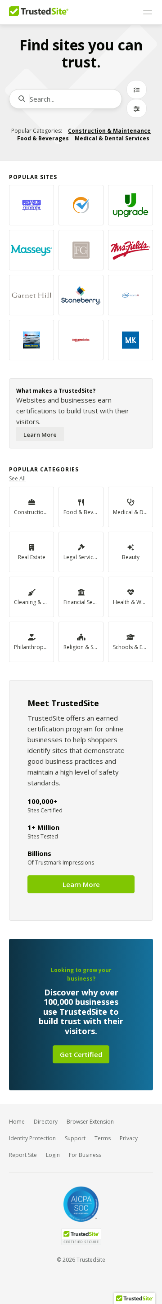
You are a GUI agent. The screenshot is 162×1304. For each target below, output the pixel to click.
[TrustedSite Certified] (81, 1236)
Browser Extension (90, 1121)
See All (17, 478)
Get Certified (81, 1054)
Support (75, 1138)
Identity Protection (32, 1138)
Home (17, 1121)
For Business (85, 1155)
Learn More (40, 434)
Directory (46, 1121)
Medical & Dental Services (112, 138)
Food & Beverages (43, 138)
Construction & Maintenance (109, 130)
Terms (102, 1138)
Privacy (129, 1138)
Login (53, 1155)
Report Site (23, 1155)
